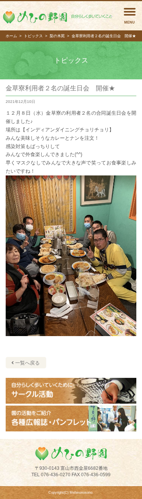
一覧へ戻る (27, 363)
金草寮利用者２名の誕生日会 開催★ (60, 88)
